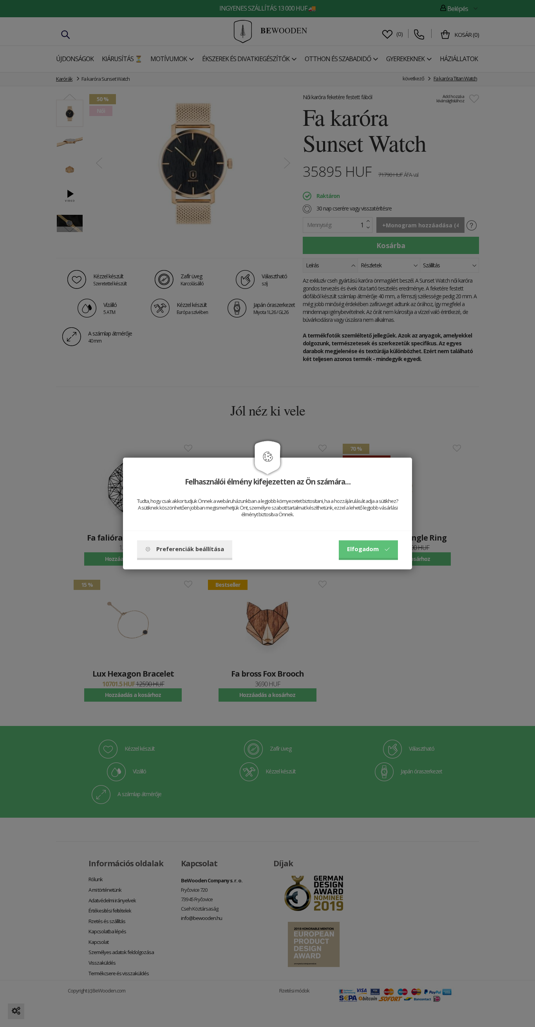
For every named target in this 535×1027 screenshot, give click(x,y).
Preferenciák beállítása (190, 549)
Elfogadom (363, 549)
